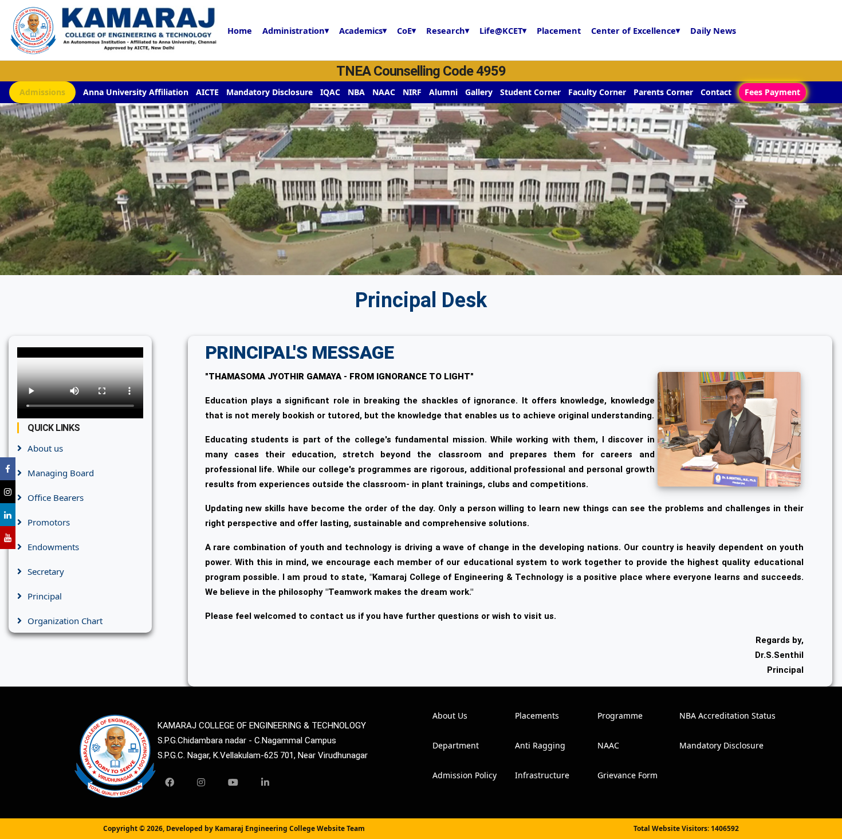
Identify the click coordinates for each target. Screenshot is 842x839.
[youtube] (233, 782)
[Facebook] (170, 782)
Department (447, 745)
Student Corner (530, 92)
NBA (356, 92)
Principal (44, 596)
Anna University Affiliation (135, 92)
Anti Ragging (530, 745)
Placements (530, 715)
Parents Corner (663, 92)
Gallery (479, 92)
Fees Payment (772, 92)
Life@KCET (502, 30)
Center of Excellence (635, 30)
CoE (406, 30)
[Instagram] (201, 782)
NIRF (412, 92)
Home (239, 30)
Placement (559, 30)
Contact (716, 92)
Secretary (45, 571)
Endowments (53, 546)
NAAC (383, 92)
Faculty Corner (597, 92)
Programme (612, 715)
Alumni (443, 92)
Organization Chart (65, 620)
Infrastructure (530, 775)
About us (45, 448)
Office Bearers (55, 497)
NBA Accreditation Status (694, 715)
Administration (295, 30)
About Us (447, 715)
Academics (363, 30)
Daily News (713, 30)
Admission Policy (447, 775)
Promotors (48, 522)
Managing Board (60, 473)
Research (447, 30)
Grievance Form (612, 775)
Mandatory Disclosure (269, 92)
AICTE (207, 92)
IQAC (330, 92)
